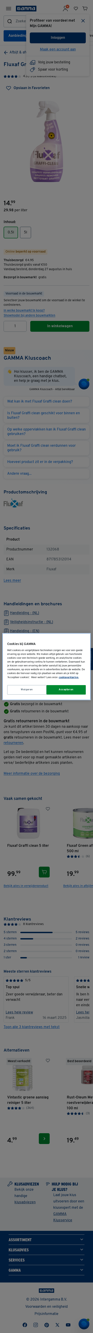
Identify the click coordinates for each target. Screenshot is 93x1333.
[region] (46, 666)
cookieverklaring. (69, 677)
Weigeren (27, 689)
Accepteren (66, 689)
